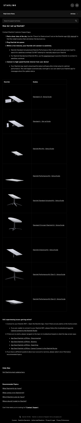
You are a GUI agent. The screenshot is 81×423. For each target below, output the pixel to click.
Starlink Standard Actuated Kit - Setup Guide (48, 200)
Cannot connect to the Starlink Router (24, 331)
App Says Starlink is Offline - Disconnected (26, 338)
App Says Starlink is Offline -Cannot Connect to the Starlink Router (34, 348)
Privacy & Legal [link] (50, 420)
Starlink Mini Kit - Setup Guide (43, 149)
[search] (76, 21)
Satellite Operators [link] (24, 420)
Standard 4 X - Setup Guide (42, 97)
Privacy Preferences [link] (63, 420)
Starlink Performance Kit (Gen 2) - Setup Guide (49, 299)
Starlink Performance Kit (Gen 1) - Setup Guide (49, 274)
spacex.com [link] (58, 416)
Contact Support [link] (32, 407)
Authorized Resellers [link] (38, 420)
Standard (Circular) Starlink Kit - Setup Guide (48, 225)
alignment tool (49, 56)
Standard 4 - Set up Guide (42, 121)
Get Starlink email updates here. (14, 372)
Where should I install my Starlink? (14, 401)
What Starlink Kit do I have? (12, 388)
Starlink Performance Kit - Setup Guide (46, 176)
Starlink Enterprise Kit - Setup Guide (45, 250)
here (28, 32)
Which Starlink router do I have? (14, 397)
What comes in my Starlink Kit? (13, 393)
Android (73, 36)
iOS (68, 36)
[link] (9, 5)
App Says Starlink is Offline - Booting (24, 342)
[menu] (77, 5)
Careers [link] (14, 420)
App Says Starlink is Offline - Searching (24, 345)
